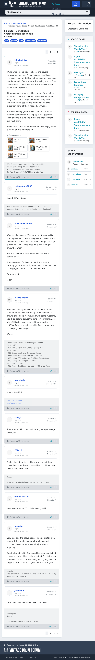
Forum (58, 4)
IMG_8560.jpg (41, 147)
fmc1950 (74, 185)
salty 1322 (80, 87)
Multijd (78, 100)
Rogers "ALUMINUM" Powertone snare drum (82, 60)
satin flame (42, 41)
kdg (77, 68)
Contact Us (31, 657)
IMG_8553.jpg (19, 147)
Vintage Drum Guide (14, 657)
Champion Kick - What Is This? (81, 47)
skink (78, 52)
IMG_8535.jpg (19, 154)
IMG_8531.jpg (19, 139)
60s (6, 41)
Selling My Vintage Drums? (81, 96)
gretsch (14, 41)
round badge (30, 41)
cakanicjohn (76, 174)
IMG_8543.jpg (41, 139)
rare (21, 41)
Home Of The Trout (14, 401)
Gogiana (74, 169)
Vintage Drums (19, 23)
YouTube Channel (14, 403)
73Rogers (79, 75)
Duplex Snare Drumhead (80, 83)
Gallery (58, 9)
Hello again (79, 72)
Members (59, 14)
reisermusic (78, 161)
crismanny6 (75, 179)
